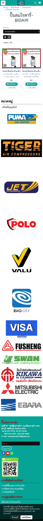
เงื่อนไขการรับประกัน (11, 502)
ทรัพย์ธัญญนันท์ (9, 107)
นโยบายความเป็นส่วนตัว (24, 511)
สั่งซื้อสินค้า (12, 84)
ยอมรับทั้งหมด (26, 517)
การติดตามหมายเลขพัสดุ (12, 488)
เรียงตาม (6, 28)
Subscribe (6, 448)
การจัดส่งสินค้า (8, 492)
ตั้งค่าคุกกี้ (15, 517)
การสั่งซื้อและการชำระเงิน (13, 485)
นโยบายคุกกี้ (7, 513)
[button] (35, 3)
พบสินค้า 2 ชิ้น (7, 43)
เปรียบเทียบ (12, 88)
